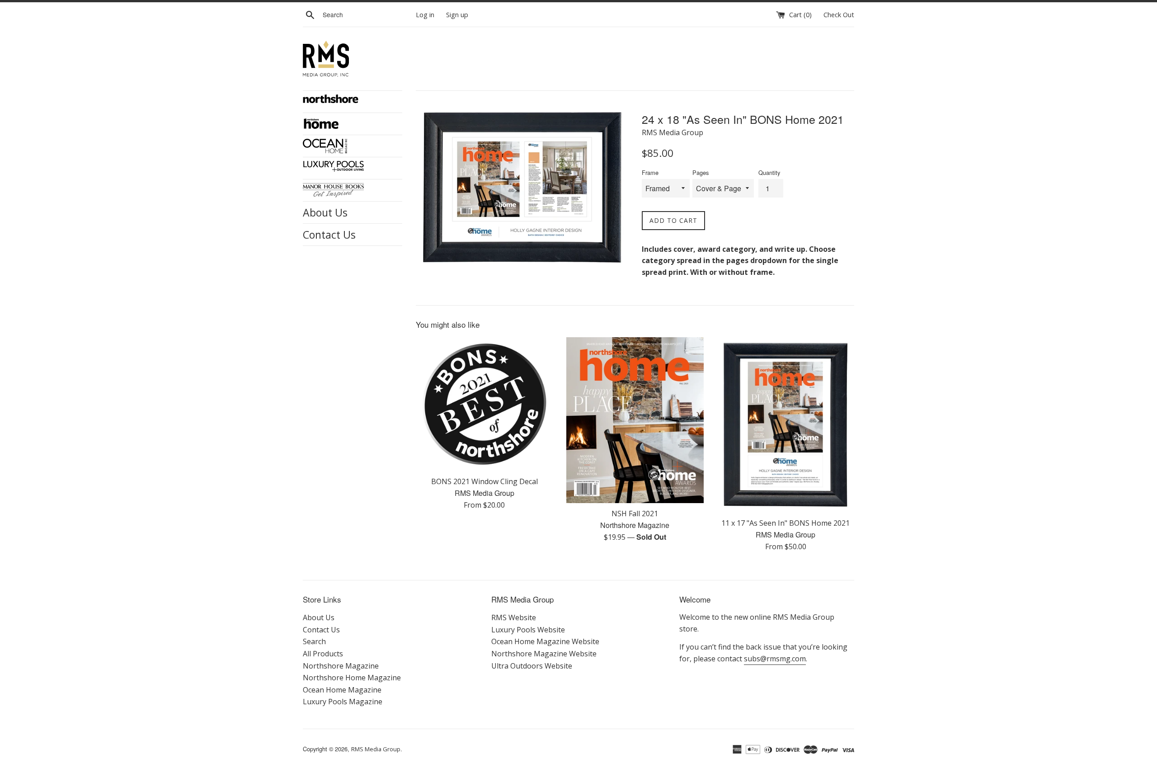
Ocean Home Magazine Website (545, 641)
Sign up (457, 14)
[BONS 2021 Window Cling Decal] (484, 404)
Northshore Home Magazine (352, 678)
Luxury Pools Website (528, 630)
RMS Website (513, 617)
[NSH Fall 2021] (634, 420)
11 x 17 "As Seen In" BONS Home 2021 (785, 523)
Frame (650, 172)
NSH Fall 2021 (634, 513)
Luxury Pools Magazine (342, 702)
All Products (323, 654)
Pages (700, 172)
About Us (325, 212)
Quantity (769, 172)
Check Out (838, 14)
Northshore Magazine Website (544, 654)
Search (314, 641)
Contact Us (329, 234)
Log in (425, 14)
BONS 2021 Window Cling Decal (484, 481)
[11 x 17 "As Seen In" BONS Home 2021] (785, 425)
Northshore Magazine (341, 666)
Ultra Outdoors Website (531, 666)
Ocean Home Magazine (342, 690)
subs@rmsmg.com (775, 659)
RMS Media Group (375, 749)
